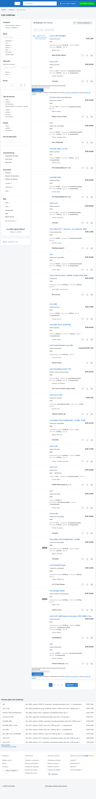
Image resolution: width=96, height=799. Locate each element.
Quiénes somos (7, 760)
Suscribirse (37, 90)
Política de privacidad (31, 763)
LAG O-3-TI (53, 467)
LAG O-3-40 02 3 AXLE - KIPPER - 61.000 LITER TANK (68, 275)
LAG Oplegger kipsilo (57, 591)
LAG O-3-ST (54, 61)
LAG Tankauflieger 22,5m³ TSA (60, 369)
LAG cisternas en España (8, 746)
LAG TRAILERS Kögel (57, 565)
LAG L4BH (53, 304)
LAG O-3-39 (54, 513)
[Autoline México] (7, 3)
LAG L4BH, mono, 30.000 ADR (60, 324)
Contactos (5, 766)
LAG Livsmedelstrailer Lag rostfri (61, 345)
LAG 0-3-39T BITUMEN (58, 36)
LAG (51, 123)
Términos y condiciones (32, 760)
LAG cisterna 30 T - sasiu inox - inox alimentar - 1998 (68, 229)
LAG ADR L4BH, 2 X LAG (58, 149)
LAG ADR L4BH (55, 177)
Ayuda (4, 763)
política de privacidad (71, 92)
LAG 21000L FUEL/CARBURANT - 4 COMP (65, 539)
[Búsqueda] (25, 3)
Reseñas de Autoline (31, 770)
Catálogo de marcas (31, 773)
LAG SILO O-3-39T (56, 395)
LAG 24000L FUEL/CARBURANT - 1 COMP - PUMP (68, 420)
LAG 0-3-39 (53, 446)
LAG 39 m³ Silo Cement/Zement (61, 97)
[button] (87, 55)
